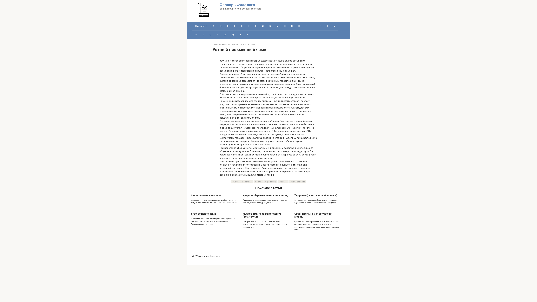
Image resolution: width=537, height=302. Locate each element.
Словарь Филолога (237, 5)
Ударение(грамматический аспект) (265, 195)
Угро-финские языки (204, 213)
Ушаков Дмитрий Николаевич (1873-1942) (262, 215)
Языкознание (298, 182)
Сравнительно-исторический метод (313, 215)
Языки (284, 182)
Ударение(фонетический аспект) (315, 195)
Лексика (248, 182)
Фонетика (271, 182)
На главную (201, 26)
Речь (259, 182)
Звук (236, 182)
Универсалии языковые (206, 195)
